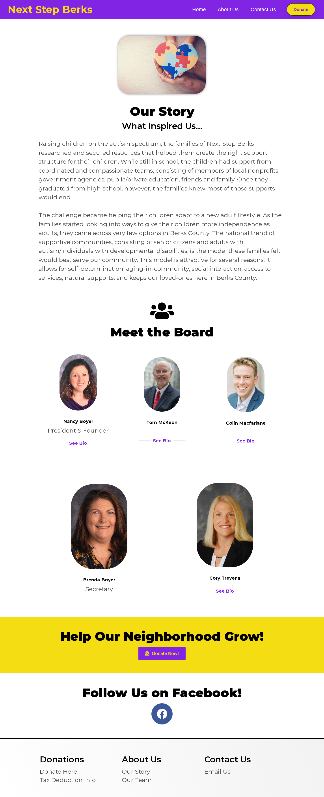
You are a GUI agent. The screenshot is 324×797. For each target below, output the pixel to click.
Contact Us (263, 9)
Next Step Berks (50, 9)
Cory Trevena (224, 578)
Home (199, 9)
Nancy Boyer (78, 421)
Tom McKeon (161, 422)
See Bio (78, 443)
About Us (228, 9)
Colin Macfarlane (246, 423)
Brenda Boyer (99, 579)
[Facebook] (162, 713)
